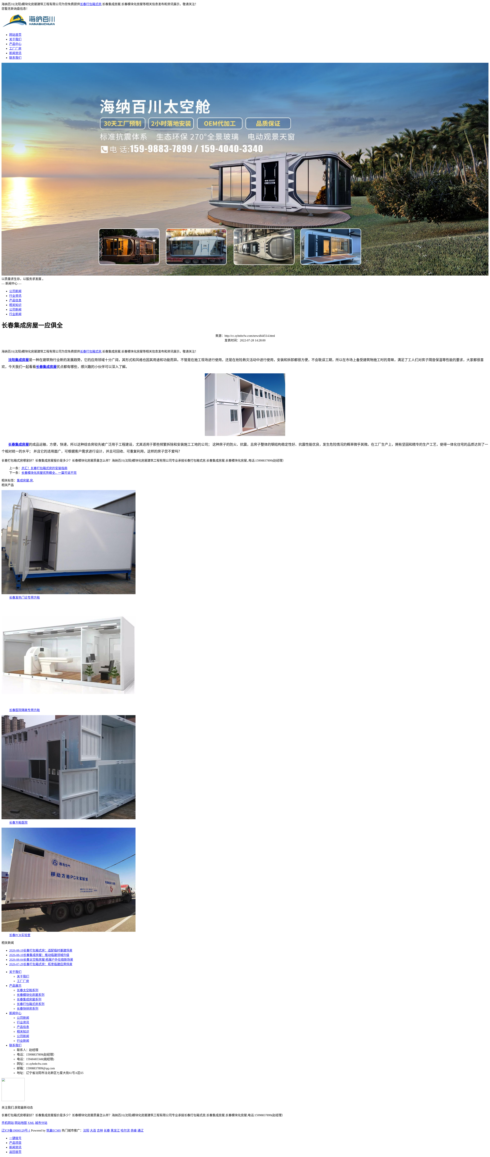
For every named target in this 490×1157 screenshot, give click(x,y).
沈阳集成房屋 (18, 360)
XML (31, 1122)
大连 (93, 1130)
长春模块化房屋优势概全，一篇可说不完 (49, 472)
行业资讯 (15, 295)
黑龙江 (115, 1130)
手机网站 (8, 1122)
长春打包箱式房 (90, 4)
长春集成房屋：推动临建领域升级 (39, 955)
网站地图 (21, 1122)
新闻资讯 (15, 53)
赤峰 (134, 1130)
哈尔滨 (125, 1130)
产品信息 (15, 300)
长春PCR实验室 (19, 935)
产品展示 (15, 985)
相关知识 (15, 305)
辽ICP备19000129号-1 (16, 1130)
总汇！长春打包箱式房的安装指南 (44, 468)
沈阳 (86, 1130)
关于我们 (15, 39)
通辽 (140, 1130)
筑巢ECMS (53, 1130)
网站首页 (15, 34)
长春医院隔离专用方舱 (24, 710)
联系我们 (15, 57)
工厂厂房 (15, 48)
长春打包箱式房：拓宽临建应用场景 (40, 964)
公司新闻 (15, 291)
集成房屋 (23, 480)
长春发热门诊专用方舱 (24, 597)
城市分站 (41, 1122)
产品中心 (15, 44)
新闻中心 (15, 1013)
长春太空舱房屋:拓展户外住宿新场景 (41, 959)
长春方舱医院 (18, 822)
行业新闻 (15, 314)
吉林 (100, 1130)
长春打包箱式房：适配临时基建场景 (40, 950)
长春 (107, 1130)
